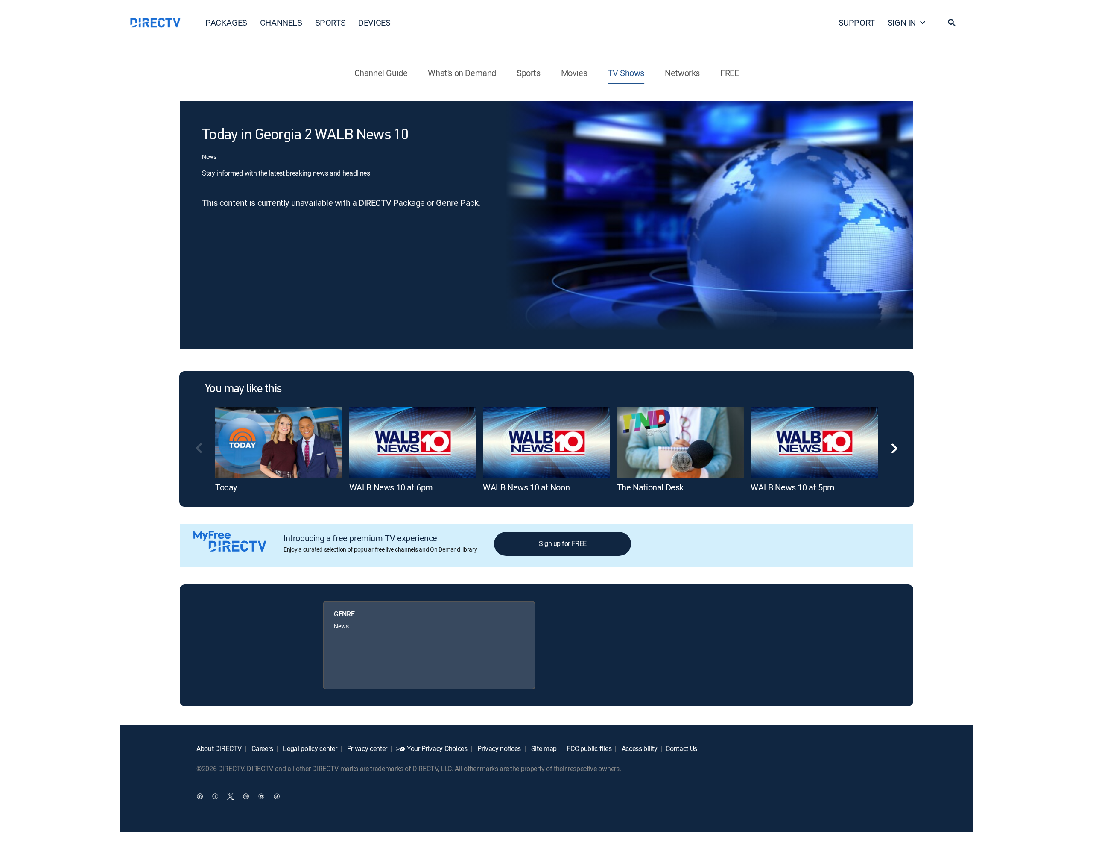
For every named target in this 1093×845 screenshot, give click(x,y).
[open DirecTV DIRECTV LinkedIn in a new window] (199, 795)
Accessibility (639, 748)
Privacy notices (498, 748)
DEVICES (374, 22)
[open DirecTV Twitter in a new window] (230, 795)
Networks (682, 73)
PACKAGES (226, 22)
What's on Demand (462, 73)
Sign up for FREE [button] (562, 543)
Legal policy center (309, 748)
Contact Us (681, 748)
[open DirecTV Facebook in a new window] (215, 795)
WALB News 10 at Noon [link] (526, 487)
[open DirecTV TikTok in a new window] (276, 795)
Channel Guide (381, 73)
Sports (529, 73)
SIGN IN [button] (902, 22)
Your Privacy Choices (437, 748)
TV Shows (626, 73)
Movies (574, 73)
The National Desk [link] (650, 487)
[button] (951, 23)
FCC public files (588, 748)
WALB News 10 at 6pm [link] (391, 487)
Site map (543, 748)
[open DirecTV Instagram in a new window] (246, 795)
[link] (278, 442)
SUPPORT (857, 22)
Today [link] (226, 487)
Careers (261, 748)
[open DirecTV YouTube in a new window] (261, 795)
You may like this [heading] (243, 389)
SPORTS (330, 22)
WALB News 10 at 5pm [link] (792, 487)
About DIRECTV (219, 748)
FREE (729, 73)
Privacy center (366, 748)
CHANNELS (281, 22)
